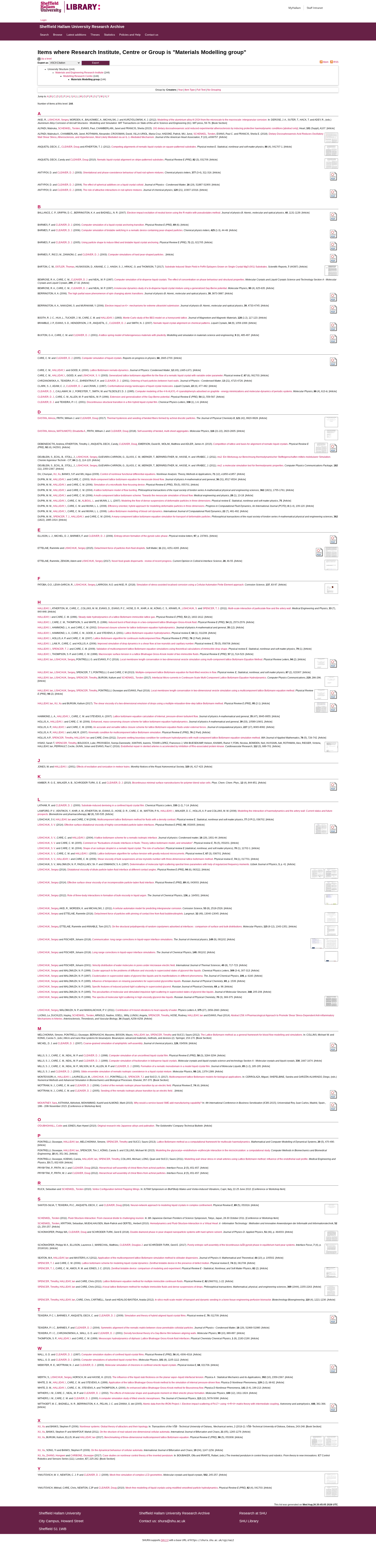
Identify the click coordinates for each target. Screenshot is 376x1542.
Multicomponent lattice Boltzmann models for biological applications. (205, 1076)
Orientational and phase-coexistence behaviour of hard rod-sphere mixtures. (123, 172)
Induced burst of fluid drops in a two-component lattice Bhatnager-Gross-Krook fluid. (152, 622)
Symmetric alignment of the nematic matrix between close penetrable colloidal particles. (147, 1327)
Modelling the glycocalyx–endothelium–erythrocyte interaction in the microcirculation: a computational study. (213, 1150)
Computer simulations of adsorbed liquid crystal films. (109, 1359)
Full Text (201, 89)
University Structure (58, 69)
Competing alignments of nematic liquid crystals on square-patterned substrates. (154, 146)
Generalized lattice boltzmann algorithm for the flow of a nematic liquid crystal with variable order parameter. (166, 375)
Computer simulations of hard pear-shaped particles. (136, 254)
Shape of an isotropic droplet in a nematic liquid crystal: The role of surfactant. (124, 848)
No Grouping (214, 89)
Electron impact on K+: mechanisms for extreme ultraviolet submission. (142, 305)
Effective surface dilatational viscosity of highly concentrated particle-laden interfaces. (109, 824)
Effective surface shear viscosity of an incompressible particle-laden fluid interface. (111, 882)
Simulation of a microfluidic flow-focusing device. (119, 484)
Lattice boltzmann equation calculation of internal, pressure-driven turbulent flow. (155, 716)
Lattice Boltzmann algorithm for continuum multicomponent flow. (127, 638)
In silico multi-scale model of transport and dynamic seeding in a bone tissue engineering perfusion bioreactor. (213, 1299)
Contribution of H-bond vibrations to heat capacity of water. (146, 1010)
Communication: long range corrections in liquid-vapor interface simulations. (132, 939)
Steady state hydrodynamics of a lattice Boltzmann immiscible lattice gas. (116, 617)
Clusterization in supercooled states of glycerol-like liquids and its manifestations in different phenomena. (147, 976)
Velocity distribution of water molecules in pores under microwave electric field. (133, 965)
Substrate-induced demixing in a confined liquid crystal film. (113, 805)
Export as (43, 62)
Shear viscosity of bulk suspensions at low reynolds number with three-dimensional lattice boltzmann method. (155, 859)
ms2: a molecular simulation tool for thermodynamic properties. (250, 465)
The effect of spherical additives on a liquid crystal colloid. (113, 184)
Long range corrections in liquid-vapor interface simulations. (124, 952)
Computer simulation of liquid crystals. (102, 358)
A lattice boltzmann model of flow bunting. (115, 490)
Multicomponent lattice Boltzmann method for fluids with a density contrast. (136, 819)
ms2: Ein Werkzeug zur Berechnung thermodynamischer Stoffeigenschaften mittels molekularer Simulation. (274, 457)
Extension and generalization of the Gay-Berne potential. (140, 396)
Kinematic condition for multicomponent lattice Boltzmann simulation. (125, 732)
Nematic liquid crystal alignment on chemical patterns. (182, 323)
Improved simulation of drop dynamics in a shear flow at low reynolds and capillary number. (146, 643)
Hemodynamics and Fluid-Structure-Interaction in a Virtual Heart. (184, 1223)
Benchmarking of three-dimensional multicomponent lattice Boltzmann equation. (146, 1437)
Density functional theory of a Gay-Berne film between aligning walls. (160, 1333)
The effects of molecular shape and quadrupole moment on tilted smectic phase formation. (157, 1393)
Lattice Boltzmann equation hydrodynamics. (148, 633)
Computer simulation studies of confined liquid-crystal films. (112, 1354)
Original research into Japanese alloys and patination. (126, 1125)
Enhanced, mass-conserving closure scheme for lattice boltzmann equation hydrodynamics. (139, 721)
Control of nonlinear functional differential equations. (128, 474)
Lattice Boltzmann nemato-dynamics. (109, 370)
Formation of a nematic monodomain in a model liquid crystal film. (175, 1066)
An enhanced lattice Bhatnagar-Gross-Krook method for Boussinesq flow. (165, 1387)
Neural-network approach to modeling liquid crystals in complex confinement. (171, 1205)
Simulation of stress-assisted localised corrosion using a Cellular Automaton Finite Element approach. (190, 584)
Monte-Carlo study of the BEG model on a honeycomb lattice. (155, 317)
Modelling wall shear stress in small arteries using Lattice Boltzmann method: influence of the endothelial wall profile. (246, 1159)
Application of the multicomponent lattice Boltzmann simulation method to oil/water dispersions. (148, 1257)
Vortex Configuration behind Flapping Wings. (116, 1189)
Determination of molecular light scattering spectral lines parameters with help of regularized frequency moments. (190, 864)
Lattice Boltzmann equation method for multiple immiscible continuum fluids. (143, 1281)
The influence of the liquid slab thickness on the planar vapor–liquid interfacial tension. (158, 1377)
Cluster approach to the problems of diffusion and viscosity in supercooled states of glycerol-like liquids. (147, 970)
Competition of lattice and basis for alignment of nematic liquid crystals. (250, 444)
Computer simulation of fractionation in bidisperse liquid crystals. (143, 1060)
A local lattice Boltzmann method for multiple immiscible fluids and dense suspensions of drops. (152, 1286)
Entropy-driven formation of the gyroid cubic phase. (141, 536)
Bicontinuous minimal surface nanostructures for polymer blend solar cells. (171, 782)
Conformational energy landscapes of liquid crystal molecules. (141, 386)
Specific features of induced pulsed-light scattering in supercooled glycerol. (132, 986)
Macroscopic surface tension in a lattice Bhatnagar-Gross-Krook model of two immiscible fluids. (149, 654)
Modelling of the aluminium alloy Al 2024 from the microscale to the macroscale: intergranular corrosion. (212, 119)
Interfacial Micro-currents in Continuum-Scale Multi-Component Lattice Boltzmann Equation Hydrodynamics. (209, 677)
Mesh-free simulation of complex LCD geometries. (136, 1475)
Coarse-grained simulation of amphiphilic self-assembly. (113, 1043)
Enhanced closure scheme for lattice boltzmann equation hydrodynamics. (136, 627)
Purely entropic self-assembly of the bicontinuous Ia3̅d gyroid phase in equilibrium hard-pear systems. (241, 1245)
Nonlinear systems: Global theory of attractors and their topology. (114, 1426)
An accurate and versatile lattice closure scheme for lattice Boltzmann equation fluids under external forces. (150, 727)
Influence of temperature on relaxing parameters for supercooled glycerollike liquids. (136, 981)
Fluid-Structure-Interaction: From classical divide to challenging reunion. (106, 1218)
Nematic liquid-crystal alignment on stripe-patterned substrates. (130, 159)
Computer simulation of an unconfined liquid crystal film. (138, 1055)
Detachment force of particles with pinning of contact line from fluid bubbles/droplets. (138, 913)
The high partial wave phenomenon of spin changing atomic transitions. (106, 293)
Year (180, 89)
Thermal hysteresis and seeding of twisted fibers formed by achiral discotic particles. (151, 418)
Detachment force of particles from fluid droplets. (120, 548)
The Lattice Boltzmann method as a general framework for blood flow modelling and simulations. (252, 1034)
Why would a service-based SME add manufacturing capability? (168, 1103)
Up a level (46, 58)
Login (44, 20)
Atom (325, 62)
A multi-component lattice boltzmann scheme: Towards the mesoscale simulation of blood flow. (143, 495)
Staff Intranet (315, 7)
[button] (95, 62)
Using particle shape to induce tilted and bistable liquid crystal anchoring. (120, 242)
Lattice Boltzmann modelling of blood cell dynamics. (135, 511)
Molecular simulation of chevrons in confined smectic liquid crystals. (141, 1365)
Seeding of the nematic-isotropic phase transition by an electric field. (137, 1090)
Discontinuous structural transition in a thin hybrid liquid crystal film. (122, 402)
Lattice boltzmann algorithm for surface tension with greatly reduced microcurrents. (141, 853)
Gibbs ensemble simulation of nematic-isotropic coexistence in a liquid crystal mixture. (126, 1071)
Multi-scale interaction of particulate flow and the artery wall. (259, 608)
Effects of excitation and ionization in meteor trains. (103, 766)
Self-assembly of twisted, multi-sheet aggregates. (163, 431)
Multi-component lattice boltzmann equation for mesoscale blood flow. (127, 479)
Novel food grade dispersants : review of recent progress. (142, 561)
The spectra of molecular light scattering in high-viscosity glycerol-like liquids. (133, 997)
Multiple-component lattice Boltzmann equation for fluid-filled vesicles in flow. (176, 672)
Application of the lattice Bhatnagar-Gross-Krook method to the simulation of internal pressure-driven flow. (164, 1382)
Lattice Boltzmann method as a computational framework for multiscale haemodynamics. (203, 1141)
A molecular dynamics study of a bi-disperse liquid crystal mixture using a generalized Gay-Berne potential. (170, 288)
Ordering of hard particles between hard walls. (154, 380)
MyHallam (294, 7)
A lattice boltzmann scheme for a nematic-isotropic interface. (126, 837)
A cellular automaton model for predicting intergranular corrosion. (147, 908)
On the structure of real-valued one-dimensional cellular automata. (135, 1431)
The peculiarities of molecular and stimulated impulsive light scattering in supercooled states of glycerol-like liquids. (153, 992)
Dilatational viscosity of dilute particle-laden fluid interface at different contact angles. (112, 869)
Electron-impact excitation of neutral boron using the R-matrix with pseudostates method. (174, 212)
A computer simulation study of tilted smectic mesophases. (130, 1398)
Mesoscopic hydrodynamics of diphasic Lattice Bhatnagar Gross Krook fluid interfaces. (144, 1338)
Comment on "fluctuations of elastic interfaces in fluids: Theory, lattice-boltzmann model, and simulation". (138, 843)
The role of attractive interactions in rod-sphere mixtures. (113, 190)
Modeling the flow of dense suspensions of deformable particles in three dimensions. (166, 500)
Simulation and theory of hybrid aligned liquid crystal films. (155, 1315)
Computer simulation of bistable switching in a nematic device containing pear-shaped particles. (132, 230)
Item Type (190, 89)
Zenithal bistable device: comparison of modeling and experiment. (146, 1268)
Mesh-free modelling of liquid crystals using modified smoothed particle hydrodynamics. (172, 1487)
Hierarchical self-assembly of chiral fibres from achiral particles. (132, 1167)
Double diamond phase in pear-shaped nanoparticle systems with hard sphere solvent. (176, 1232)
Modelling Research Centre (78, 76)
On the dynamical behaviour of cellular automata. (117, 1450)
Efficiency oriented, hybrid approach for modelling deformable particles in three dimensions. (156, 506)
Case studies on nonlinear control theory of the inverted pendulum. (138, 1455)
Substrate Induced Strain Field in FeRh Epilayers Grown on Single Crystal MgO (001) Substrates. (216, 266)
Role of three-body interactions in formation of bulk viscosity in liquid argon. (107, 895)
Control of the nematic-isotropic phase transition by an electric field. (136, 1085)
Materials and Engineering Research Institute (79, 72)
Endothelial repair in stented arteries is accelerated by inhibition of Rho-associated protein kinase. (173, 746)
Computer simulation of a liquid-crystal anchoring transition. (113, 224)
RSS (335, 62)
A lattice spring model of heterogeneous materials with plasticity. (132, 335)
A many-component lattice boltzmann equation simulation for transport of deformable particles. (161, 516)
